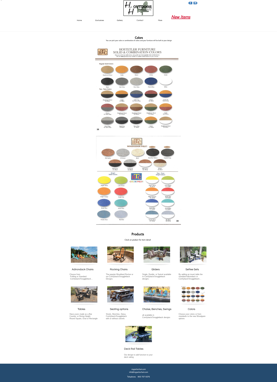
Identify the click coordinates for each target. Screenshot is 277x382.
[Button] (157, 304)
